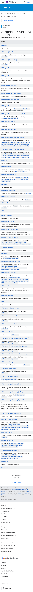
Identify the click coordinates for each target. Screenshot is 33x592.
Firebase (3, 568)
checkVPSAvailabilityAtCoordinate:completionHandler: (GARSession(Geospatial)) (12, 445)
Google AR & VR (5, 522)
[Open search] (24, 2)
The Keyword (5, 511)
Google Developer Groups (8, 532)
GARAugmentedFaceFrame (22, 109)
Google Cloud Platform (7, 571)
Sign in (29, 2)
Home (2, 13)
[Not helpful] (15, 17)
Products (9, 13)
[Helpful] (12, 17)
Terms (3, 583)
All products (4, 576)
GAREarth (20, 170)
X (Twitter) (4, 516)
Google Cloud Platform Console (10, 546)
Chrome (3, 565)
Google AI (4, 574)
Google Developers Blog (8, 508)
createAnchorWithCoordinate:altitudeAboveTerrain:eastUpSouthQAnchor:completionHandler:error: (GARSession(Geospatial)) (15, 155)
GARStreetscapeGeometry (11, 258)
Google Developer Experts (8, 535)
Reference (5, 7)
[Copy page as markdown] (9, 34)
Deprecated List (5, 467)
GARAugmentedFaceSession (9, 118)
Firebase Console (6, 551)
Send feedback (8, 20)
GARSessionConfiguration (9, 343)
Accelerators (5, 538)
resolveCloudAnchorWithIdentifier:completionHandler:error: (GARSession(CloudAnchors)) (14, 267)
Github (3, 514)
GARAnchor (4, 57)
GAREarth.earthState (20, 171)
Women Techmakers (7, 530)
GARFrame (28, 193)
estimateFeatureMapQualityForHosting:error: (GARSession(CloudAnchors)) (15, 179)
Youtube (3, 519)
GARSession (4, 313)
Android (3, 562)
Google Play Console (7, 548)
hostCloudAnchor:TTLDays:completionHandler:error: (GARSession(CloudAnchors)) (16, 243)
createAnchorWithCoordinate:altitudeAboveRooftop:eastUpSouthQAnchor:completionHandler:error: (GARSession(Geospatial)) (15, 144)
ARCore (12, 2)
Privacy (9, 583)
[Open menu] (3, 2)
